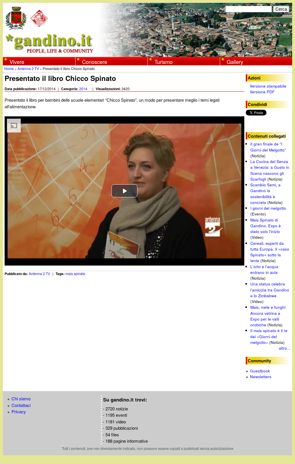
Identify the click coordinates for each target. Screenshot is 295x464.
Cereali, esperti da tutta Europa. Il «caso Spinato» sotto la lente (269, 252)
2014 (83, 88)
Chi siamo (21, 398)
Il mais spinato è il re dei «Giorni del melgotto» (269, 336)
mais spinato (75, 273)
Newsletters (260, 376)
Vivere (17, 61)
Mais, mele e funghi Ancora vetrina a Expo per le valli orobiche (267, 315)
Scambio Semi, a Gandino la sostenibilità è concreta (265, 193)
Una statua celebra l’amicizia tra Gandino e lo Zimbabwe (269, 289)
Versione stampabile (268, 86)
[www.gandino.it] (147, 54)
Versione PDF (262, 91)
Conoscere (94, 61)
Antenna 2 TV (28, 68)
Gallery (235, 61)
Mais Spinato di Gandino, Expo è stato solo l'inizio (265, 225)
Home (9, 68)
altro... (284, 348)
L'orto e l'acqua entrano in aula (264, 269)
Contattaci (21, 405)
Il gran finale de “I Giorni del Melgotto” (268, 146)
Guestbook (260, 371)
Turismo (163, 61)
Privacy (19, 411)
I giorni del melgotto (268, 208)
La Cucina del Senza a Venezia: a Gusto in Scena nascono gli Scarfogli (269, 170)
